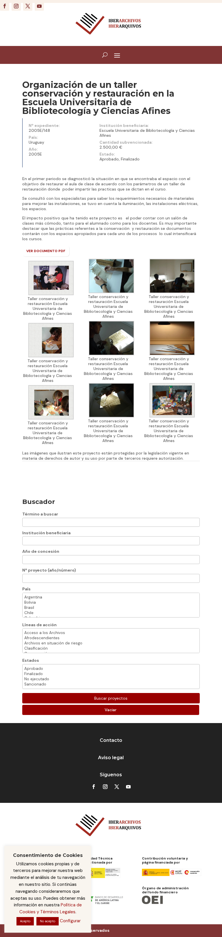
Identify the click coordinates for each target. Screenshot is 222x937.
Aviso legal (111, 757)
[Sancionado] (111, 684)
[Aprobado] (111, 668)
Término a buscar (40, 514)
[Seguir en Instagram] (16, 6)
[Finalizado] (111, 674)
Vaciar (110, 709)
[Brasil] (111, 607)
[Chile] (111, 613)
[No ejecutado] (111, 679)
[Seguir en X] (27, 6)
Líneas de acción (39, 624)
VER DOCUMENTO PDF (45, 251)
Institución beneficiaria (46, 532)
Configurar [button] (70, 921)
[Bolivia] (111, 602)
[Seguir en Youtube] (39, 6)
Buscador (38, 502)
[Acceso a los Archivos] (111, 632)
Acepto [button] (25, 921)
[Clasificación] (111, 648)
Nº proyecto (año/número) (49, 570)
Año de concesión (40, 551)
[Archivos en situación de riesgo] (111, 643)
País (26, 589)
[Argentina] (111, 597)
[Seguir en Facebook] (4, 6)
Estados (30, 660)
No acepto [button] (47, 921)
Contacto (111, 740)
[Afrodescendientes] (111, 638)
